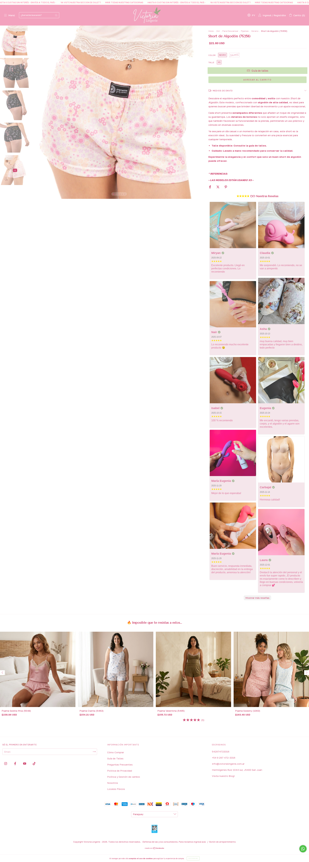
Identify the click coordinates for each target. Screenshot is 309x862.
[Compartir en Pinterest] (225, 187)
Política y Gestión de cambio (123, 776)
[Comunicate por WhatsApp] (303, 848)
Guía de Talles (115, 758)
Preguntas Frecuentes (120, 764)
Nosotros (112, 782)
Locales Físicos (116, 788)
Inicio (211, 31)
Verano (254, 31)
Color (212, 55)
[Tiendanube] (155, 848)
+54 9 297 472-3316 (223, 757)
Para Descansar (230, 31)
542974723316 (220, 751)
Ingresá (267, 15)
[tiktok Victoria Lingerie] (34, 763)
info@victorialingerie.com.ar (228, 763)
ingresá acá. (200, 841)
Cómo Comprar (115, 752)
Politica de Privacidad (119, 770)
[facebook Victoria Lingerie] (15, 763)
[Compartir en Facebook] (210, 187)
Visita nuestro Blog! (223, 775)
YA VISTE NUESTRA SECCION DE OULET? (156, 2)
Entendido (193, 858)
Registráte (280, 15)
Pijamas (245, 31)
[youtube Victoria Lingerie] (24, 763)
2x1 (218, 31)
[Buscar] (56, 15)
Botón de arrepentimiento (222, 841)
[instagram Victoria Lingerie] (5, 763)
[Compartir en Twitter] (218, 187)
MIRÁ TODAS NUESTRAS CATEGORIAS (51, 2)
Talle (211, 62)
